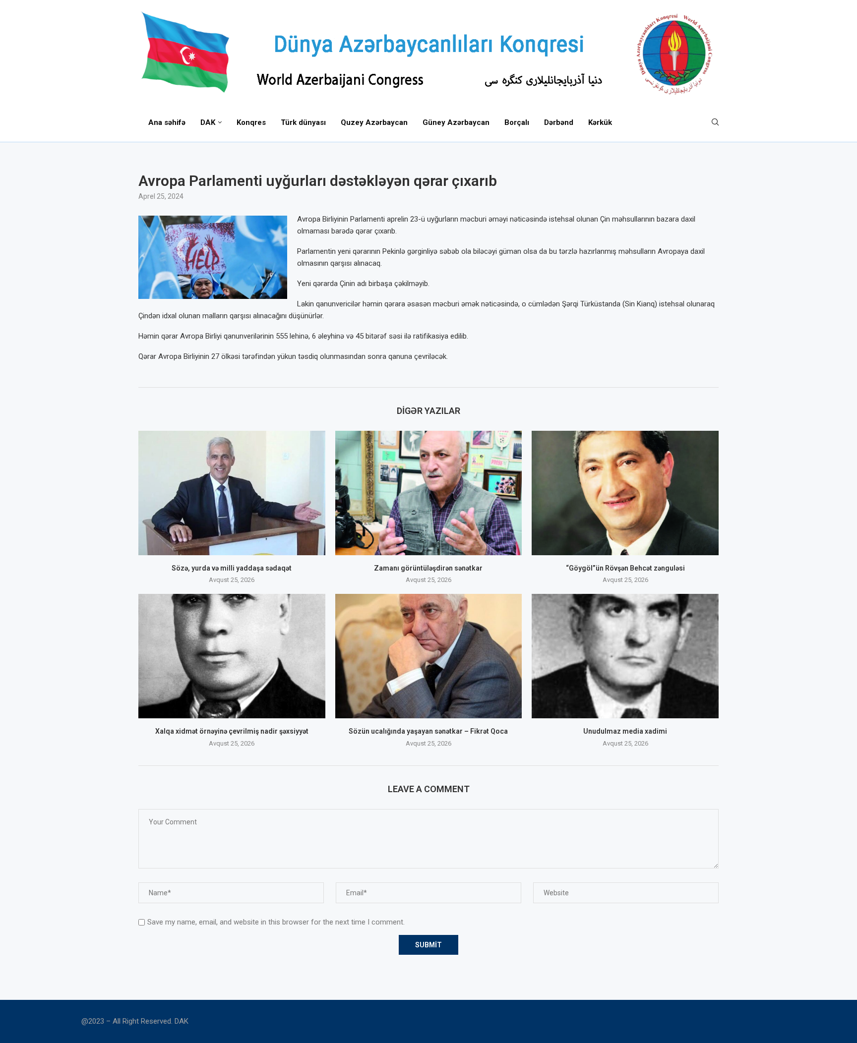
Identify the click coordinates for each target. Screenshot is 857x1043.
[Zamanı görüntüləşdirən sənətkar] (428, 493)
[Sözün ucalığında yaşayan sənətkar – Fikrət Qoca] (428, 656)
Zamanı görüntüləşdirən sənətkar (428, 568)
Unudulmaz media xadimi (625, 731)
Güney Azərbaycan (456, 122)
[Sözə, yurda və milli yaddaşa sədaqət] (231, 493)
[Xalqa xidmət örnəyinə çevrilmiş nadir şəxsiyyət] (231, 656)
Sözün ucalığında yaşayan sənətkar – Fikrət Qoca (428, 731)
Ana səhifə (166, 122)
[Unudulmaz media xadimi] (625, 656)
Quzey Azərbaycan (374, 122)
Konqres (251, 122)
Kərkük (600, 122)
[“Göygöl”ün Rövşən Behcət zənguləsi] (625, 493)
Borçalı (516, 122)
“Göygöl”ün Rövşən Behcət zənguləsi (625, 568)
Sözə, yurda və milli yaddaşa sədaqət (232, 568)
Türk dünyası (303, 122)
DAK (207, 122)
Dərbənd (558, 122)
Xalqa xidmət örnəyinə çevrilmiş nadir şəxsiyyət (231, 731)
